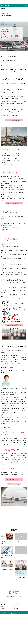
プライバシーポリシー (5, 608)
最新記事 (3, 8)
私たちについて (4, 604)
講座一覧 (2, 606)
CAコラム (15, 606)
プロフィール (16, 604)
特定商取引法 (16, 608)
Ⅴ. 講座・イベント (5, 13)
